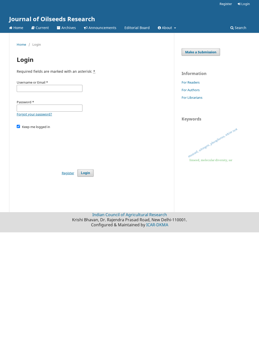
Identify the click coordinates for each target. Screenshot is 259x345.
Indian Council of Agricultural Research (129, 214)
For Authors (191, 90)
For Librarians (192, 97)
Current (42, 27)
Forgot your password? (34, 114)
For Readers (191, 82)
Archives (68, 27)
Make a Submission (201, 52)
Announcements (102, 27)
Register (226, 4)
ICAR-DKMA (157, 225)
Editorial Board (137, 27)
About (167, 27)
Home (17, 27)
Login (245, 4)
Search (240, 27)
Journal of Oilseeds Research (52, 19)
